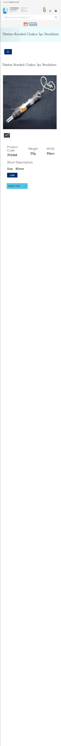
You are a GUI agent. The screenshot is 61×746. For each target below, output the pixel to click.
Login (12, 175)
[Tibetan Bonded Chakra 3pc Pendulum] (30, 102)
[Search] (56, 17)
